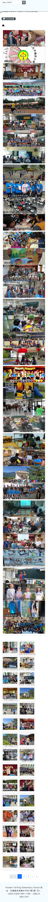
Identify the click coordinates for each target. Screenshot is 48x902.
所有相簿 (9, 19)
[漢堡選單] (42, 7)
